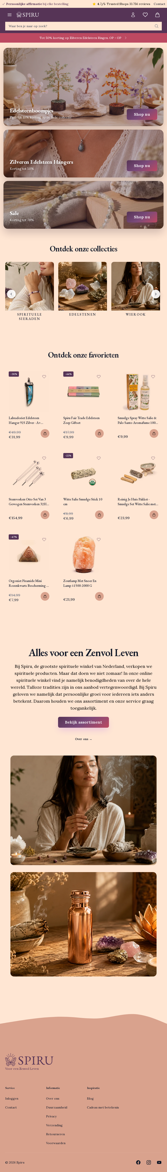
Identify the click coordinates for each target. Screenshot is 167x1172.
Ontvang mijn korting (110, 602)
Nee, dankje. (109, 615)
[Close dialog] (157, 540)
